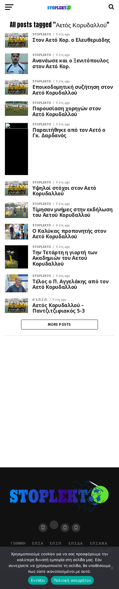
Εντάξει (38, 580)
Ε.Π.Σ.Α (37, 543)
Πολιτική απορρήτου (72, 580)
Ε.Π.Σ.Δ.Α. (76, 543)
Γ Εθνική (18, 543)
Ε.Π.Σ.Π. (56, 543)
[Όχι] (112, 568)
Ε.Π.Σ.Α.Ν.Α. (99, 543)
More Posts (59, 324)
